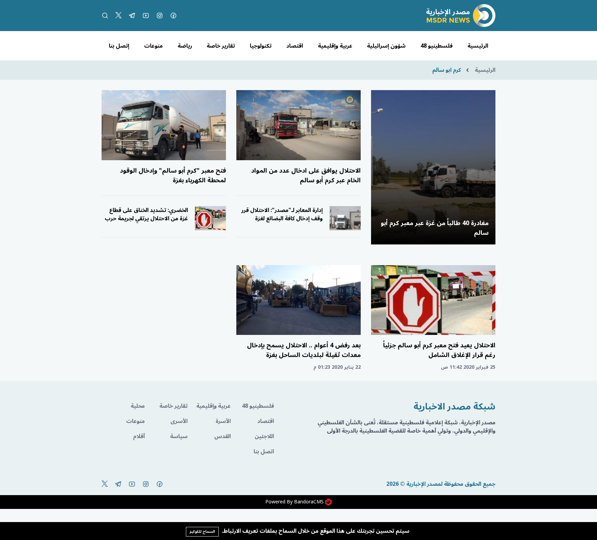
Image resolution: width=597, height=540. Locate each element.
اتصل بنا (264, 451)
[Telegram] (132, 15)
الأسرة (223, 421)
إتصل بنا (119, 46)
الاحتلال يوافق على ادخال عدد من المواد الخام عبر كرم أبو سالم (306, 175)
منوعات (153, 46)
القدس (222, 436)
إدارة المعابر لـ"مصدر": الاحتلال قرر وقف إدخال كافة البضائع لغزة (282, 214)
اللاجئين (264, 436)
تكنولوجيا (261, 46)
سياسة (179, 436)
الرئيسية (477, 46)
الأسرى (179, 421)
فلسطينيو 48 (436, 46)
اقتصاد (294, 46)
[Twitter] (118, 15)
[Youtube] (145, 15)
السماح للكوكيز (202, 532)
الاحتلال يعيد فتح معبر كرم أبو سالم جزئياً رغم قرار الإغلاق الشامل (439, 350)
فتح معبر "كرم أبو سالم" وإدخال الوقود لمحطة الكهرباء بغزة (173, 175)
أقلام (139, 436)
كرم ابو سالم (446, 70)
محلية (138, 406)
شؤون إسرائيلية (386, 46)
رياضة (185, 46)
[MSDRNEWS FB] (173, 15)
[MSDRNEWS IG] (159, 15)
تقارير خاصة (221, 46)
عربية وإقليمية (335, 46)
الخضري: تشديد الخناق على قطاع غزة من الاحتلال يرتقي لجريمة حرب (146, 214)
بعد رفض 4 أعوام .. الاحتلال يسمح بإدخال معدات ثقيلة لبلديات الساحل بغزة (304, 350)
